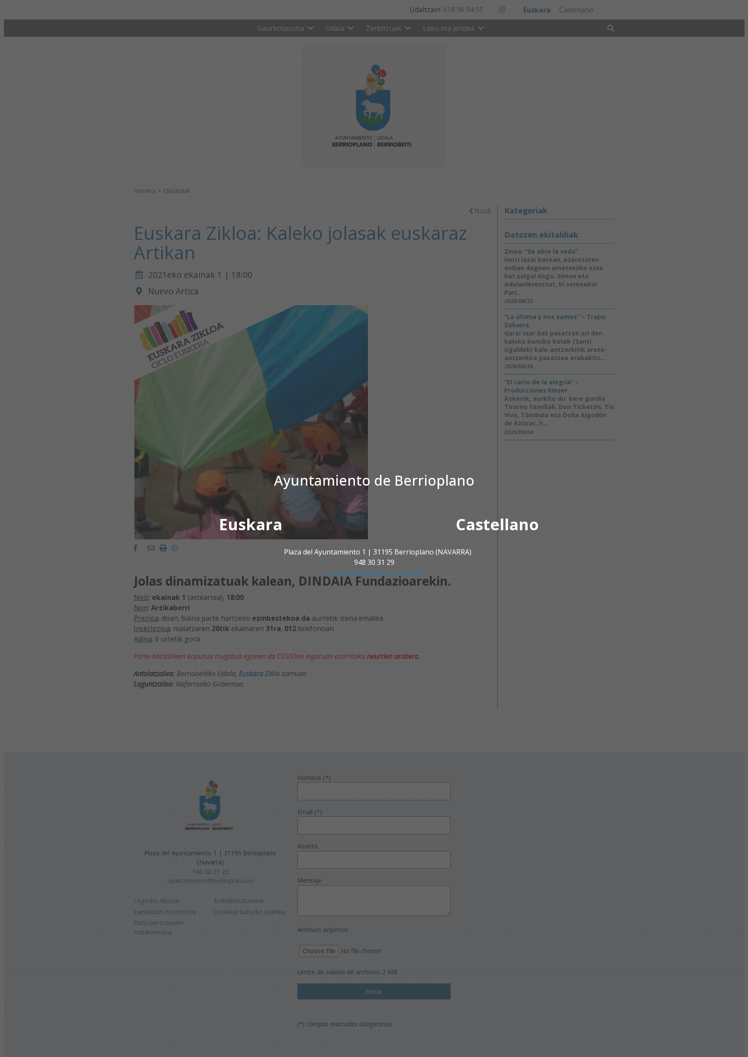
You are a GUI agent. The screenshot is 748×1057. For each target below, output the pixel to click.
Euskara (250, 524)
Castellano (497, 524)
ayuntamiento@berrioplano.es (374, 572)
